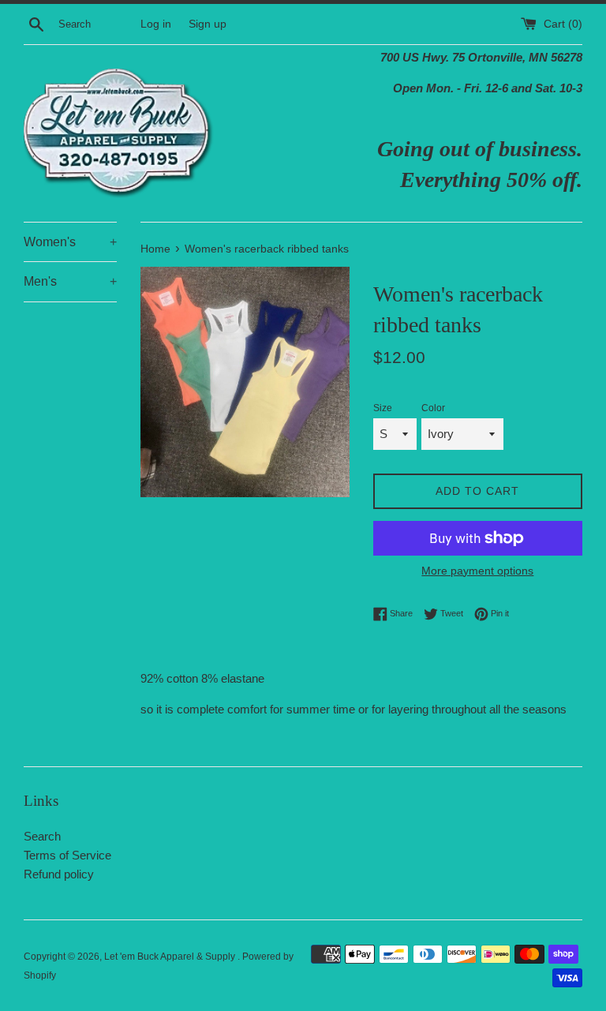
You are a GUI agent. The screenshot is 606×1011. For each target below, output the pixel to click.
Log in (155, 24)
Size (382, 408)
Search (42, 836)
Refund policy (59, 874)
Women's (70, 242)
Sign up (207, 24)
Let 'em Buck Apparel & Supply (171, 956)
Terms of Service (67, 855)
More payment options (477, 570)
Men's (70, 281)
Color (433, 408)
